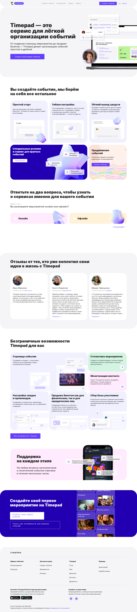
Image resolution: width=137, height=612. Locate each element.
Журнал (78, 3)
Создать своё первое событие (27, 56)
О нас (71, 565)
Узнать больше (20, 160)
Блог (70, 569)
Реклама (43, 573)
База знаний (103, 567)
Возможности (44, 569)
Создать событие (108, 3)
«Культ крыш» (28, 290)
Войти (125, 3)
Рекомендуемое (16, 565)
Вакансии (72, 573)
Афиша (70, 3)
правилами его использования (60, 608)
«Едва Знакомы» (67, 290)
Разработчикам (104, 571)
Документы (73, 581)
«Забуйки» (109, 290)
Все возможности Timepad (25, 436)
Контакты (72, 577)
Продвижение (61, 3)
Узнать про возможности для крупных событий (31, 525)
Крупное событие (48, 3)
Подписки (13, 569)
